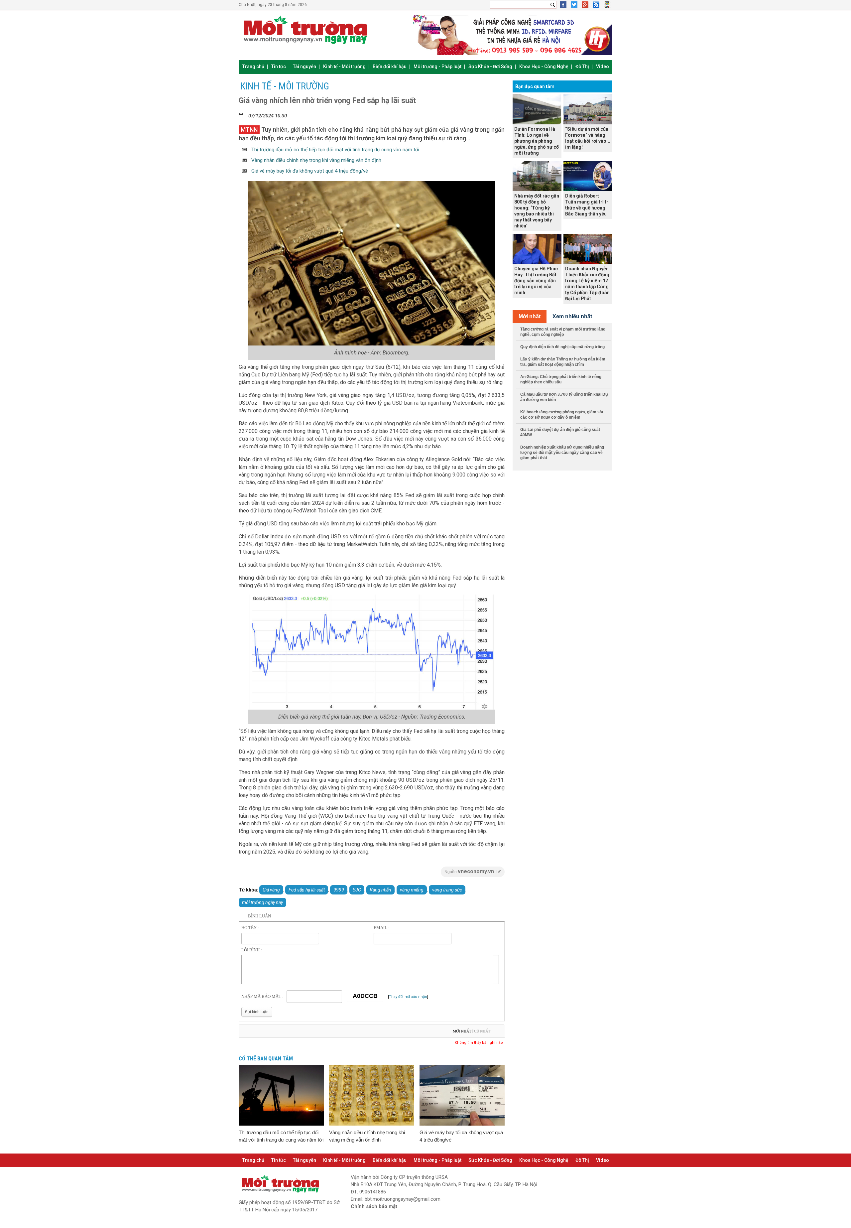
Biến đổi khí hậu (390, 66)
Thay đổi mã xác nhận (408, 997)
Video (602, 66)
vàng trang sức (447, 889)
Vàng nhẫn (380, 889)
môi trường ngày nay (262, 902)
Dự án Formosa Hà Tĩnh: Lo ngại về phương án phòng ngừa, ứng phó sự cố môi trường (536, 141)
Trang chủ (253, 66)
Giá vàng (271, 889)
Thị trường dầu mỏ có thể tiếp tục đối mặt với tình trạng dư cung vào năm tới (334, 150)
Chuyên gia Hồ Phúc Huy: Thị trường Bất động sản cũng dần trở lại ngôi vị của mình (536, 280)
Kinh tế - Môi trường (344, 66)
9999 (338, 889)
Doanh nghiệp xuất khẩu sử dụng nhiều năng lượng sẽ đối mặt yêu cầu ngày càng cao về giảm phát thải (562, 452)
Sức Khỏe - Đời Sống (490, 66)
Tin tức (278, 66)
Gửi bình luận (257, 1012)
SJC (357, 889)
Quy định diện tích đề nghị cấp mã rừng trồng (562, 346)
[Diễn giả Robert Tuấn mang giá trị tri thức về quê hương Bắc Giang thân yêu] (587, 176)
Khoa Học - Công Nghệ (543, 66)
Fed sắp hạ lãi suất (307, 889)
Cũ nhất (482, 1031)
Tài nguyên (304, 66)
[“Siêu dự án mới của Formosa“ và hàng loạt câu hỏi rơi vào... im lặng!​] (587, 109)
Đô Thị (582, 66)
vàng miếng (412, 889)
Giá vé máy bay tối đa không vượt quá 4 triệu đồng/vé (309, 171)
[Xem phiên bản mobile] (607, 6)
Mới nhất (462, 1031)
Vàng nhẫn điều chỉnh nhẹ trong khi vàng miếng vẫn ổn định (315, 160)
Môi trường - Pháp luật (437, 66)
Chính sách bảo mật (374, 1206)
